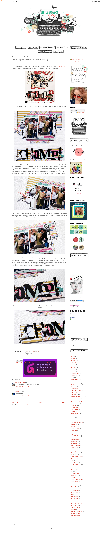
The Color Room (75, 502)
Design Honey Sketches (77, 401)
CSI (72, 377)
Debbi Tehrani (72, 317)
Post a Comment (18, 399)
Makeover (73, 437)
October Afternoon (75, 452)
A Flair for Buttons (20, 362)
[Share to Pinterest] (22, 361)
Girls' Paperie (74, 409)
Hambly (73, 417)
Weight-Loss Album (76, 513)
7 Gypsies (73, 362)
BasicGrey (73, 367)
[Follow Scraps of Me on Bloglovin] (77, 301)
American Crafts (75, 366)
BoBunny (73, 371)
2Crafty (73, 358)
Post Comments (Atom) (25, 404)
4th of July (73, 360)
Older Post (64, 402)
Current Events (75, 400)
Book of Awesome (75, 373)
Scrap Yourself (74, 481)
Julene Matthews (20, 382)
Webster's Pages (75, 507)
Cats (72, 381)
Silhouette (73, 483)
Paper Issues (62, 66)
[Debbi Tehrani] (74, 332)
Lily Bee (73, 434)
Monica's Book (74, 443)
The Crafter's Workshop (77, 503)
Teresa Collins (74, 496)
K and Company (75, 428)
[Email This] (16, 361)
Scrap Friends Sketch (76, 479)
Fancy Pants (50, 362)
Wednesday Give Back (77, 511)
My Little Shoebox (75, 445)
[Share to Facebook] (21, 361)
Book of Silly (74, 375)
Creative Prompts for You (77, 396)
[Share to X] (19, 361)
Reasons (73, 469)
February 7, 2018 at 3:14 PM (22, 395)
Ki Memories (74, 432)
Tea (72, 494)
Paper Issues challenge (59, 362)
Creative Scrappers (76, 398)
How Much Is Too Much (77, 422)
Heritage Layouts (75, 418)
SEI (72, 471)
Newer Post (15, 402)
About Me (73, 364)
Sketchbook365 (75, 490)
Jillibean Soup (74, 426)
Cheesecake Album (76, 383)
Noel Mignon (74, 451)
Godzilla (73, 411)
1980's (73, 356)
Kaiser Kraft (74, 430)
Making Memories (75, 439)
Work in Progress (75, 515)
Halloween (73, 415)
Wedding (73, 509)
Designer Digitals (75, 403)
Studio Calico (74, 492)
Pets (72, 460)
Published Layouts (75, 464)
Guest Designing (75, 413)
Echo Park (73, 405)
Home (40, 402)
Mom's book (74, 441)
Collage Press (74, 388)
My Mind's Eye (74, 447)
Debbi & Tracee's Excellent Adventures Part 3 (35, 362)
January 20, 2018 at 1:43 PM (22, 386)
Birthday (73, 369)
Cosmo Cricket (75, 392)
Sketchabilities (74, 488)
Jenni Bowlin (74, 424)
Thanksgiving (74, 498)
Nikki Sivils (73, 449)
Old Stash (73, 454)
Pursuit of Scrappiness (76, 466)
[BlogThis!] (18, 361)
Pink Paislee (74, 462)
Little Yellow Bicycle (76, 436)
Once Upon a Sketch (76, 456)
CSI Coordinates (75, 379)
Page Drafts (74, 458)
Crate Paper (74, 394)
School (73, 477)
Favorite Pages (75, 407)
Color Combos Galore (76, 390)
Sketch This (74, 486)
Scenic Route (74, 475)
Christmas (73, 386)
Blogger (54, 528)
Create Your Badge (73, 333)
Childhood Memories (76, 384)
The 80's (73, 500)
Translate (81, 112)
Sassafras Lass (75, 473)
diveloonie (18, 391)
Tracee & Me (74, 505)
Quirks (72, 468)
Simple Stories (74, 485)
